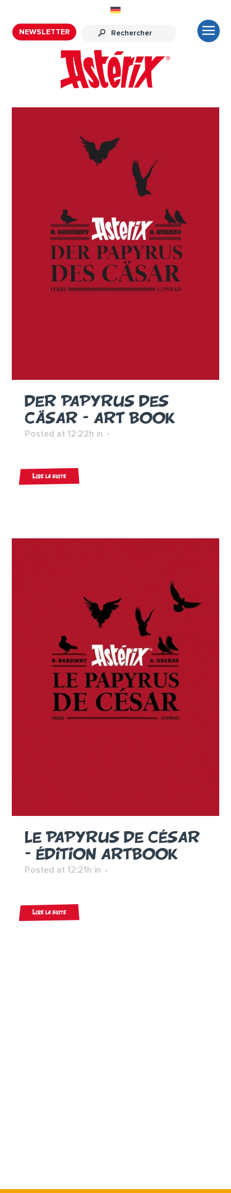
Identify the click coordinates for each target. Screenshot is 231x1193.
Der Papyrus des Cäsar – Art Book (100, 409)
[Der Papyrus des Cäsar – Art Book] (116, 243)
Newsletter (44, 32)
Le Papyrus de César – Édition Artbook (112, 845)
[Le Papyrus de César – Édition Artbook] (116, 677)
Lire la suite (49, 476)
